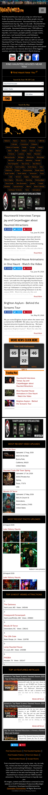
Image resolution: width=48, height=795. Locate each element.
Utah (10, 177)
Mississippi (40, 157)
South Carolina (9, 173)
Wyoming (29, 180)
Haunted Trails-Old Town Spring (16, 470)
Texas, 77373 (21, 483)
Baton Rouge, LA (16, 639)
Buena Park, (20, 459)
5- (4, 644)
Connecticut (24, 144)
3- (4, 622)
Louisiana (21, 154)
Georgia (32, 147)
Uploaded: (25, 453)
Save (23, 745)
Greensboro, (20, 501)
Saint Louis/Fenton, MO (18, 618)
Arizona (23, 141)
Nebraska (29, 160)
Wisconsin (19, 180)
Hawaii (40, 147)
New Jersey (25, 164)
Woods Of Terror (10, 491)
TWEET (19, 229)
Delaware (34, 144)
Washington (35, 177)
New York (9, 167)
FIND (7, 99)
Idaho (9, 150)
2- (4, 612)
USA (17, 487)
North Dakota (32, 167)
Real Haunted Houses (17, 759)
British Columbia (39, 186)
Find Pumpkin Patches (16, 755)
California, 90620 (22, 463)
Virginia (26, 177)
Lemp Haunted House (13, 647)
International (36, 190)
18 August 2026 (8, 573)
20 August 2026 (8, 525)
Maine (29, 154)
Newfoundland (39, 180)
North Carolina (20, 167)
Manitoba (7, 186)
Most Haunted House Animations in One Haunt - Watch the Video (26, 393)
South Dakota (21, 173)
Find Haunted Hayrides (32, 751)
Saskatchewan (18, 186)
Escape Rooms (33, 759)
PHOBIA (7, 658)
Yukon (27, 190)
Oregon (17, 170)
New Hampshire (13, 164)
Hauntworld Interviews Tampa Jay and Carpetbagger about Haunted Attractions (22, 220)
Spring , (19, 480)
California (41, 141)
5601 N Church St (22, 498)
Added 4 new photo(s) (37, 569)
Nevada (37, 160)
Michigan (21, 157)
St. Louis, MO (15, 650)
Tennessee (33, 173)
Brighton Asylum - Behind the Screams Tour (27, 402)
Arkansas (32, 141)
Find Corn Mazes (32, 755)
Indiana (24, 150)
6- (4, 654)
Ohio (41, 167)
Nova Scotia (9, 183)
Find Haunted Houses (14, 751)
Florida (24, 147)
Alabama (7, 141)
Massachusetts (10, 157)
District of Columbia (12, 147)
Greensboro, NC (16, 629)
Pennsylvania (27, 170)
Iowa (31, 150)
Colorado (14, 144)
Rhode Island (39, 170)
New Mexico (37, 164)
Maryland (37, 154)
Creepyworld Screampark (14, 615)
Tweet (16, 745)
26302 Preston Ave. (23, 477)
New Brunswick (22, 183)
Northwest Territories (15, 190)
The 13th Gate (10, 636)
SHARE (9, 229)
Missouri (11, 160)
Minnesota (30, 157)
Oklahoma (8, 170)
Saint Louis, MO (16, 607)
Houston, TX (14, 661)
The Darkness (10, 604)
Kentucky (11, 154)
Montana (20, 160)
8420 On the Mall (22, 456)
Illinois (17, 150)
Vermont (18, 177)
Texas (42, 173)
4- (4, 633)
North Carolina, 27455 (24, 505)
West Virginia (8, 180)
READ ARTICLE (38, 699)
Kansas (38, 150)
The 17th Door (9, 449)
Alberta (28, 186)
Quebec (32, 183)
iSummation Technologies (16, 788)
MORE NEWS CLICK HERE (24, 340)
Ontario (40, 183)
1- (4, 601)
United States (21, 466)
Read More (38, 253)
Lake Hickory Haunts (12, 529)
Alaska (15, 141)
